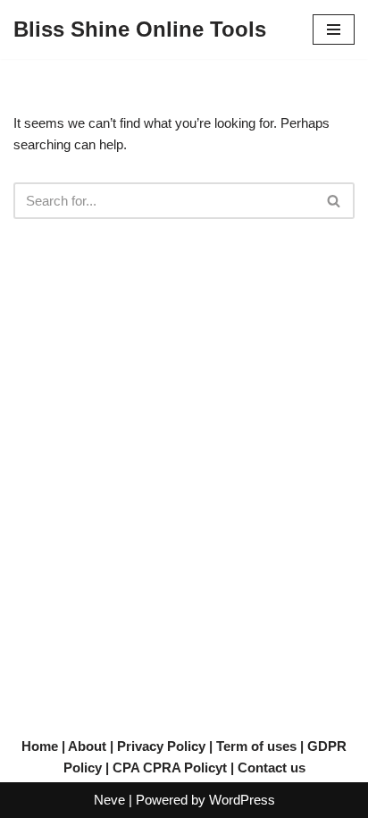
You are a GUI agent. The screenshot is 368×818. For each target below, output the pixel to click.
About (87, 746)
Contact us (271, 767)
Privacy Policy (161, 746)
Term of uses (256, 746)
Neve (109, 799)
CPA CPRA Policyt (170, 767)
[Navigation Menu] (334, 29)
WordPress (242, 799)
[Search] (334, 200)
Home (39, 746)
